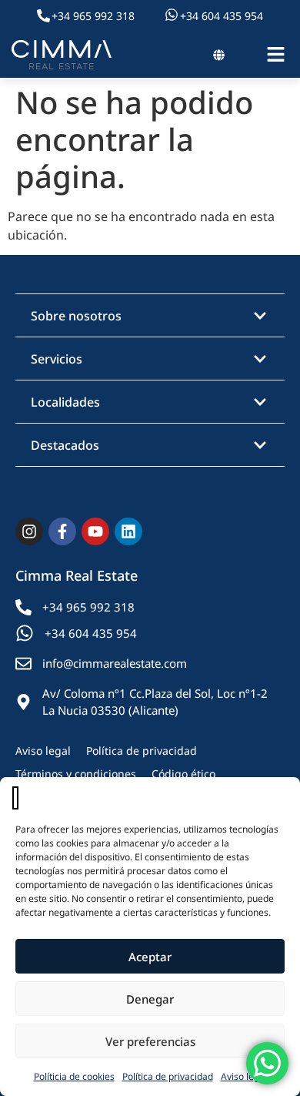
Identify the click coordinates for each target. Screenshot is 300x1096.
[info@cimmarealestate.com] (23, 663)
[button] (150, 315)
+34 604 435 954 (221, 15)
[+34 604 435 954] (171, 15)
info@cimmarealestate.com (114, 663)
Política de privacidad (167, 1076)
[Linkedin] (128, 531)
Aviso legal (244, 1076)
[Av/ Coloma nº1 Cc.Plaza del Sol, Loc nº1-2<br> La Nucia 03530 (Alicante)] (23, 702)
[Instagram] (29, 531)
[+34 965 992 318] (43, 15)
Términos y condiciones (75, 773)
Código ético (183, 773)
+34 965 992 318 (93, 15)
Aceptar (150, 956)
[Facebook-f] (62, 531)
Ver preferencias (150, 1041)
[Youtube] (95, 531)
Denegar (150, 999)
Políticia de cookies (74, 1076)
